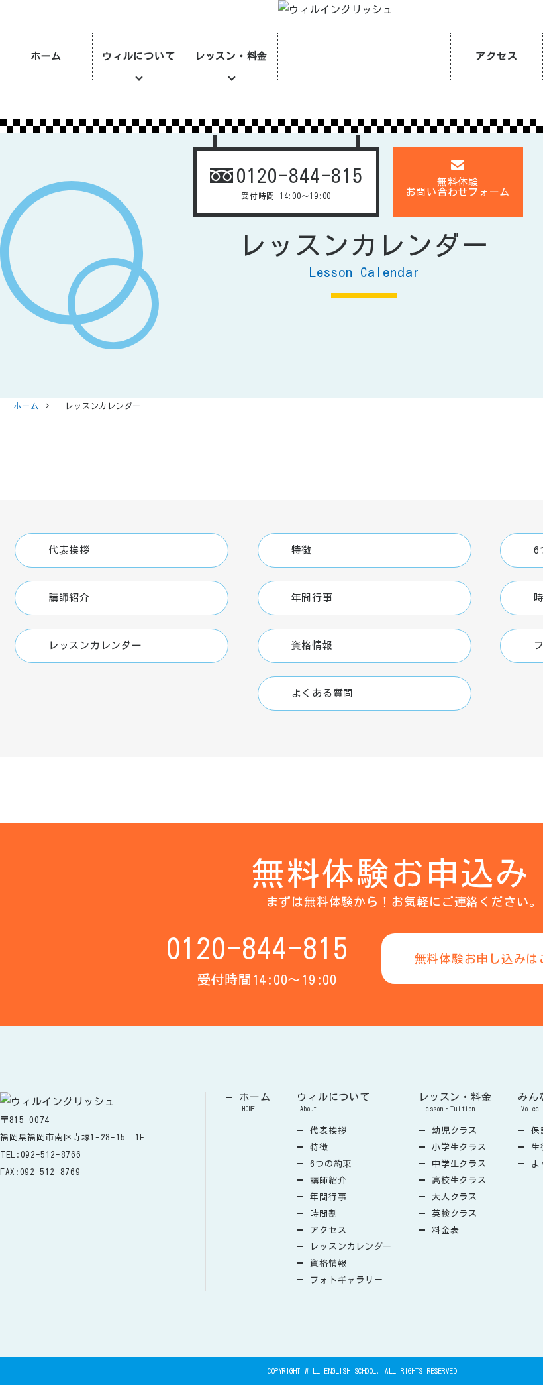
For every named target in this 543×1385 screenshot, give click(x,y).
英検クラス (454, 1213)
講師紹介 (69, 598)
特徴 (302, 550)
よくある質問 (322, 693)
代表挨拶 (69, 550)
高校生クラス (459, 1180)
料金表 (445, 1230)
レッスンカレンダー (95, 645)
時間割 (323, 1213)
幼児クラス (454, 1130)
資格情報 (312, 645)
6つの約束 (331, 1164)
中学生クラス (459, 1164)
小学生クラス (459, 1147)
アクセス (496, 56)
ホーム (46, 56)
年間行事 (312, 598)
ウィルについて (138, 56)
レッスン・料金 (231, 56)
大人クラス (454, 1197)
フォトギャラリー (346, 1280)
